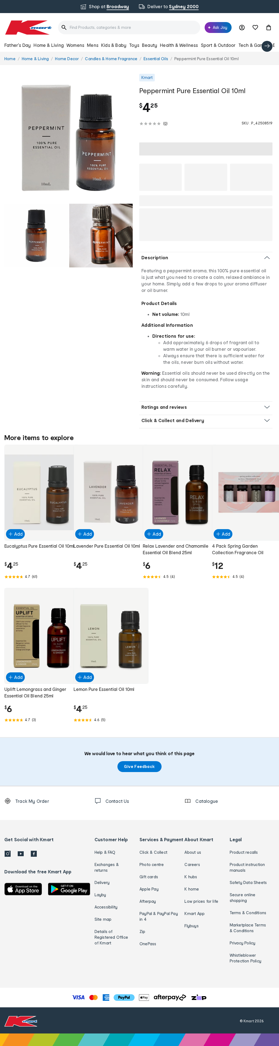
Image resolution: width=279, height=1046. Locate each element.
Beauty (149, 45)
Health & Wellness (179, 45)
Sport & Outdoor (218, 45)
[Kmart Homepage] (27, 27)
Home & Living (49, 45)
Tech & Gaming (254, 45)
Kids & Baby (113, 45)
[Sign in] (242, 27)
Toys (134, 45)
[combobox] (129, 27)
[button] (269, 27)
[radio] (68, 138)
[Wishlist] (255, 27)
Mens (92, 45)
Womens (75, 45)
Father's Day (17, 45)
